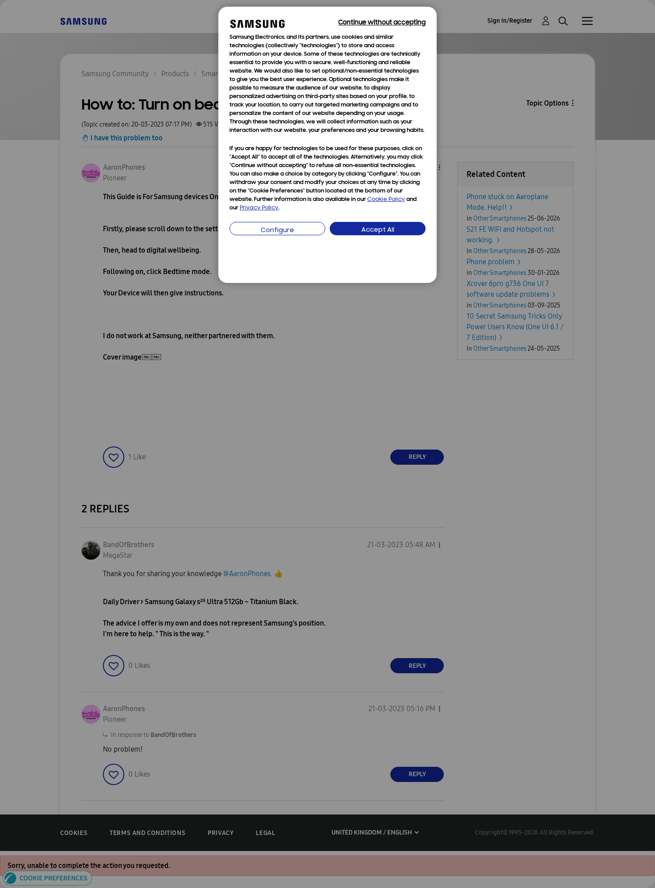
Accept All (377, 230)
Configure (277, 230)
